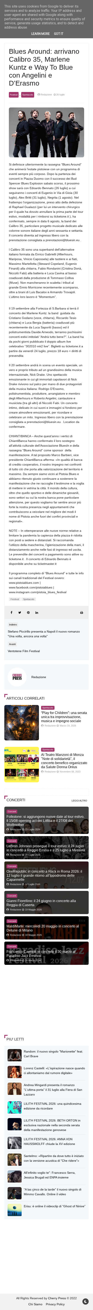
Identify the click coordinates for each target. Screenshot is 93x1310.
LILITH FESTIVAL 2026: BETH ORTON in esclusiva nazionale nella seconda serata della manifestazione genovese (52, 1125)
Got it (58, 33)
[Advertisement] (36, 1000)
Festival (14, 94)
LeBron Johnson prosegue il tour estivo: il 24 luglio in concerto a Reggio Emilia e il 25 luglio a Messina (45, 848)
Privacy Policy (55, 1304)
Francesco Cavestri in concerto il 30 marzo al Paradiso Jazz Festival (40, 954)
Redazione (38, 677)
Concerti (12, 811)
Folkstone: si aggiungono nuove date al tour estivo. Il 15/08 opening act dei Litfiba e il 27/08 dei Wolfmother (45, 821)
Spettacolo (27, 94)
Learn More (40, 33)
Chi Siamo (35, 1304)
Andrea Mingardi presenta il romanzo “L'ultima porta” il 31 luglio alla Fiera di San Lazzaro (53, 1089)
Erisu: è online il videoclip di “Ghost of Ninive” (54, 1206)
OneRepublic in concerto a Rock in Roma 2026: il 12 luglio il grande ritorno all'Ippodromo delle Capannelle (44, 875)
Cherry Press (57, 1298)
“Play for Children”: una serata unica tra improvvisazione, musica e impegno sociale (64, 717)
